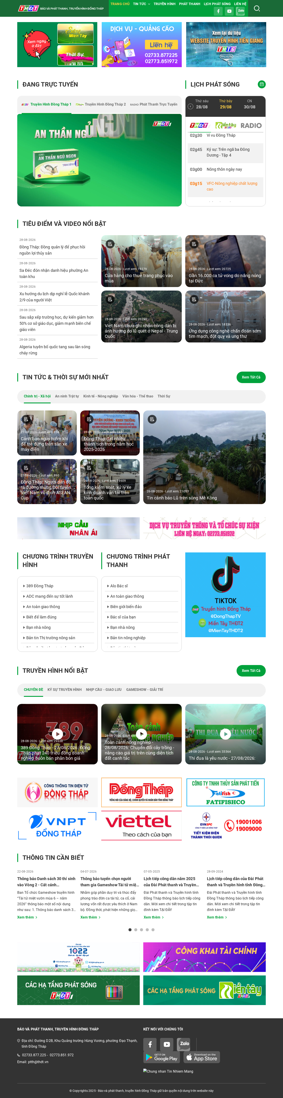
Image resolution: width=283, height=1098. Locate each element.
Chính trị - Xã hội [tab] (37, 396)
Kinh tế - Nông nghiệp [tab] (100, 396)
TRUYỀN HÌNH (165, 4)
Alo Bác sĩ (119, 586)
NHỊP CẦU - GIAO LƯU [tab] (104, 690)
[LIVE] (99, 160)
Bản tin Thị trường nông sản (50, 637)
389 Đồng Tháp (39, 586)
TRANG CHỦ (120, 4)
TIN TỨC (139, 4)
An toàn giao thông (43, 606)
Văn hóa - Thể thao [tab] (137, 396)
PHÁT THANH (189, 4)
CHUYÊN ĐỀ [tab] (33, 690)
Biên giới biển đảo (126, 606)
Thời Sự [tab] (164, 396)
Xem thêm (25, 917)
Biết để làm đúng (41, 617)
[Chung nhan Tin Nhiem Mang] (204, 1071)
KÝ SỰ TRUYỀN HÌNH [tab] (65, 690)
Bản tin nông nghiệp (127, 637)
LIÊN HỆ (240, 4)
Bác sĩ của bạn (123, 617)
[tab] (46, 105)
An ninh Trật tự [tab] (67, 396)
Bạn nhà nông (38, 627)
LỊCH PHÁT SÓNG (217, 4)
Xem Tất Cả (251, 377)
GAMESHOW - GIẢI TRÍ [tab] (144, 690)
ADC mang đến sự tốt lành (49, 596)
